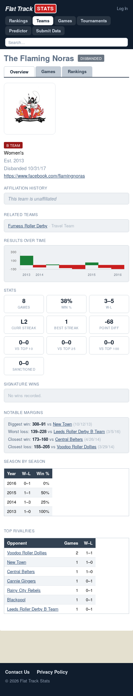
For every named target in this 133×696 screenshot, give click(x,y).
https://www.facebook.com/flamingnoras (44, 175)
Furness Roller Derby (27, 226)
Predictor (18, 30)
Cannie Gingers (21, 581)
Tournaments (94, 20)
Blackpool (16, 599)
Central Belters (69, 439)
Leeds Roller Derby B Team (79, 431)
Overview (19, 72)
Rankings (18, 20)
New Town (62, 424)
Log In (122, 8)
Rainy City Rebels (24, 590)
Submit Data (48, 30)
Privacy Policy (52, 672)
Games (65, 20)
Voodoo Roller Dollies (77, 446)
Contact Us (17, 672)
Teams (42, 20)
